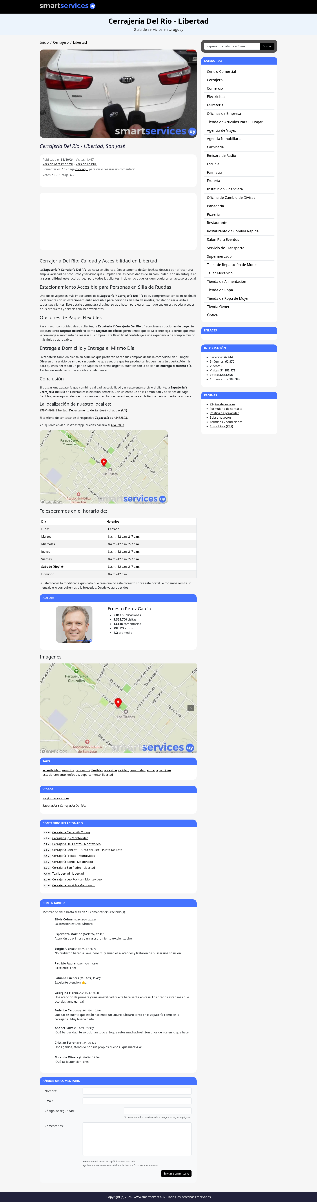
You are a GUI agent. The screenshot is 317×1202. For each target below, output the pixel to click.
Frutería (213, 180)
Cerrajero (61, 42)
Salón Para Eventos (223, 239)
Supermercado (219, 256)
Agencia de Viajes (221, 130)
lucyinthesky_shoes (56, 798)
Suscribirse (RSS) (221, 426)
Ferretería (215, 105)
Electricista (216, 96)
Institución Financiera (225, 189)
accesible (110, 770)
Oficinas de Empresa (224, 113)
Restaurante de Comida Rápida (233, 231)
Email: (49, 1101)
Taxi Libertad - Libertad (68, 873)
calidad (123, 770)
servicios (68, 770)
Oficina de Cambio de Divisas (231, 197)
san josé (165, 770)
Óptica (212, 315)
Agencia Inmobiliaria (224, 138)
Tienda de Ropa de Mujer (228, 298)
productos (82, 770)
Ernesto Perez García (129, 608)
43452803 (120, 418)
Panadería (215, 205)
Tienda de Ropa (220, 289)
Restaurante (217, 222)
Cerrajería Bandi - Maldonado (72, 862)
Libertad (80, 42)
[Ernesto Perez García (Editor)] (74, 625)
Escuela (213, 163)
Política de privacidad (224, 413)
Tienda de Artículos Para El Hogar (235, 121)
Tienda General (219, 306)
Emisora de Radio (221, 155)
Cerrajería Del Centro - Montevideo (76, 844)
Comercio (215, 88)
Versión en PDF (86, 164)
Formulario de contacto (226, 409)
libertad (107, 775)
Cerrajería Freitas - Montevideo (73, 856)
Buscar (267, 46)
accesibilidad (51, 770)
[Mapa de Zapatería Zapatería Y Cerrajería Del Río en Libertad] (104, 502)
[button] (118, 94)
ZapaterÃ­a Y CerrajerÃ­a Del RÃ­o (64, 806)
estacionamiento (54, 775)
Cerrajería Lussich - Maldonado (73, 885)
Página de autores (222, 404)
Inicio (44, 42)
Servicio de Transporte (225, 247)
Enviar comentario (176, 1174)
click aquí (81, 169)
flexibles (97, 770)
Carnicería (215, 147)
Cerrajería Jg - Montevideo (70, 838)
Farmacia (214, 172)
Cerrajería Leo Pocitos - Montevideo (77, 879)
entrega (152, 770)
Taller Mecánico (220, 273)
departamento (91, 775)
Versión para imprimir (58, 164)
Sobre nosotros (221, 417)
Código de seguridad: (59, 1111)
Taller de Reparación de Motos (232, 264)
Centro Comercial (221, 71)
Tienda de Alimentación (226, 281)
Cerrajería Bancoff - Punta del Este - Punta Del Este (87, 850)
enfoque (73, 775)
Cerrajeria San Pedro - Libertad (73, 868)
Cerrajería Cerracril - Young (71, 832)
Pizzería (213, 214)
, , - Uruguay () (83, 410)
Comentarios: (54, 1126)
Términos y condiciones (226, 422)
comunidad (137, 770)
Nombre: (51, 1091)
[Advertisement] (118, 221)
